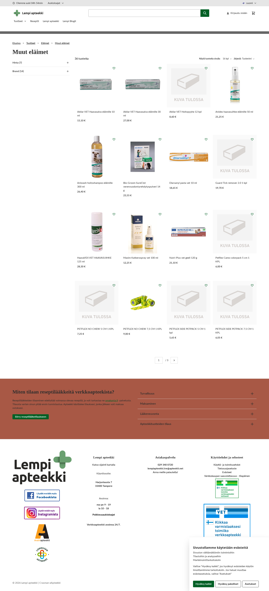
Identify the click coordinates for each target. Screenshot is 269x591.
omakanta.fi (111, 400)
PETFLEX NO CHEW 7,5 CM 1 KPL (142, 329)
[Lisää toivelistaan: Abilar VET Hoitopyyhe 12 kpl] (206, 68)
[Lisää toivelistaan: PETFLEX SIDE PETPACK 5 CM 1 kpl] (206, 285)
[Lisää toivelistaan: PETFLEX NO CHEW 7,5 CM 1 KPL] (160, 285)
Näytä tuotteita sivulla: (210, 59)
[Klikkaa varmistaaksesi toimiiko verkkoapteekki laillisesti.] (227, 488)
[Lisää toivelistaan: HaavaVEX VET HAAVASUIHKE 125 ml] (114, 214)
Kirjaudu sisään (239, 13)
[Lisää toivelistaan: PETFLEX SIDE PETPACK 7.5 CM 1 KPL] (252, 285)
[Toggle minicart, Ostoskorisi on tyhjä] (253, 13)
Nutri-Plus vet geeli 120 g (183, 258)
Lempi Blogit (69, 21)
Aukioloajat (54, 3)
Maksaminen (148, 403)
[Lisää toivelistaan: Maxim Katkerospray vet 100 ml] (160, 214)
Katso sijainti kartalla (103, 465)
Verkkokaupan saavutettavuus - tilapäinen (227, 476)
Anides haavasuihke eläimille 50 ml (234, 112)
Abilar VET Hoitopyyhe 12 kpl (185, 112)
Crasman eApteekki (50, 583)
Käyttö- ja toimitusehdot (227, 465)
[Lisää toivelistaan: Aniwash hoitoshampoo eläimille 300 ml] (114, 139)
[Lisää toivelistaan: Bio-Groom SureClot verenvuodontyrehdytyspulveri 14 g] (160, 139)
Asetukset (250, 584)
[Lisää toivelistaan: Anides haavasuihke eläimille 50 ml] (252, 68)
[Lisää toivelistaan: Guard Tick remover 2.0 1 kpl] (252, 139)
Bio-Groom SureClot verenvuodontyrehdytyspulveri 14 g (141, 187)
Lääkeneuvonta (149, 414)
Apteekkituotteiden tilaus (155, 424)
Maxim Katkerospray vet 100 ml (140, 258)
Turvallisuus (147, 393)
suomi (249, 3)
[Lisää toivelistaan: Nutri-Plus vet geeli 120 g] (206, 214)
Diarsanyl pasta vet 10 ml (183, 183)
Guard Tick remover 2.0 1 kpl (231, 183)
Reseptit (34, 21)
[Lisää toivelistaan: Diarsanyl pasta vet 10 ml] (206, 139)
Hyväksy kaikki (204, 584)
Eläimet (45, 43)
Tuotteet (18, 21)
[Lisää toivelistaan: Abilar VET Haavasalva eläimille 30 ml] (160, 68)
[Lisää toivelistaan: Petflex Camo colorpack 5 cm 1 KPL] (252, 214)
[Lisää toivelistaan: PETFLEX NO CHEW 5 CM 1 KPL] (114, 285)
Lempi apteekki (51, 21)
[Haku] (205, 13)
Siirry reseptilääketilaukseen (30, 417)
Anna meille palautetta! (165, 472)
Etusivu (16, 43)
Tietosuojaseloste (226, 468)
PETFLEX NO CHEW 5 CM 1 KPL (95, 329)
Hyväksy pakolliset (228, 584)
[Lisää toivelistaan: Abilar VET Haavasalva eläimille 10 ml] (114, 68)
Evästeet (227, 472)
